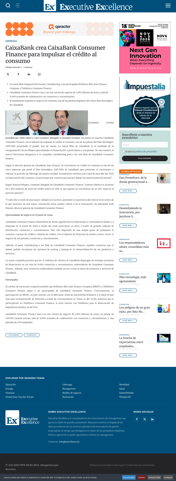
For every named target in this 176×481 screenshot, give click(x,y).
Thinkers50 (125, 397)
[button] (8, 5)
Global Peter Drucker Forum (20, 397)
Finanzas (31, 335)
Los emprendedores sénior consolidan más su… (134, 247)
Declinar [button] (141, 477)
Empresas (11, 41)
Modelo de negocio (71, 393)
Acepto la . (141, 151)
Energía (9, 388)
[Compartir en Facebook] (18, 74)
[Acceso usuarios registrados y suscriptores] (17, 5)
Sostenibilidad (126, 393)
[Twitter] (145, 419)
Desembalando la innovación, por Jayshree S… (130, 212)
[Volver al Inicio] (88, 5)
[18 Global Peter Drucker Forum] (144, 47)
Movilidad (124, 384)
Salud (122, 388)
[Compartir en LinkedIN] (28, 74)
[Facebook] (137, 419)
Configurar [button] (168, 477)
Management (69, 388)
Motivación (68, 397)
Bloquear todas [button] (154, 477)
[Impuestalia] (144, 101)
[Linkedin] (152, 419)
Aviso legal (118, 465)
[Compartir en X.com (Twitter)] (8, 74)
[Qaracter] (60, 29)
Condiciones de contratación (140, 465)
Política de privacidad (100, 465)
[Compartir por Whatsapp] (39, 74)
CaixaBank (14, 335)
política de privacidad (146, 151)
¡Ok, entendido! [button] (128, 477)
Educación (11, 384)
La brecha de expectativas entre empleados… (131, 342)
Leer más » (128, 191)
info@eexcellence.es (69, 441)
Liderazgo (67, 384)
